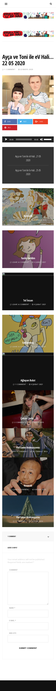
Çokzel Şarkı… (28, 418)
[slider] (48, 139)
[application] (28, 139)
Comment (13, 570)
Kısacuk (28, 485)
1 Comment (9, 69)
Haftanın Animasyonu (28, 447)
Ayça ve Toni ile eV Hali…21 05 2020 (28, 158)
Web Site (12, 633)
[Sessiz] (41, 139)
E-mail (12, 620)
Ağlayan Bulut (28, 380)
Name (12, 608)
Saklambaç (28, 342)
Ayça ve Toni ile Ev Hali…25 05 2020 (28, 172)
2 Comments (20, 422)
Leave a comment (20, 220)
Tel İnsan (28, 300)
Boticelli (28, 216)
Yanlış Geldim (28, 258)
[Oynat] (6, 139)
